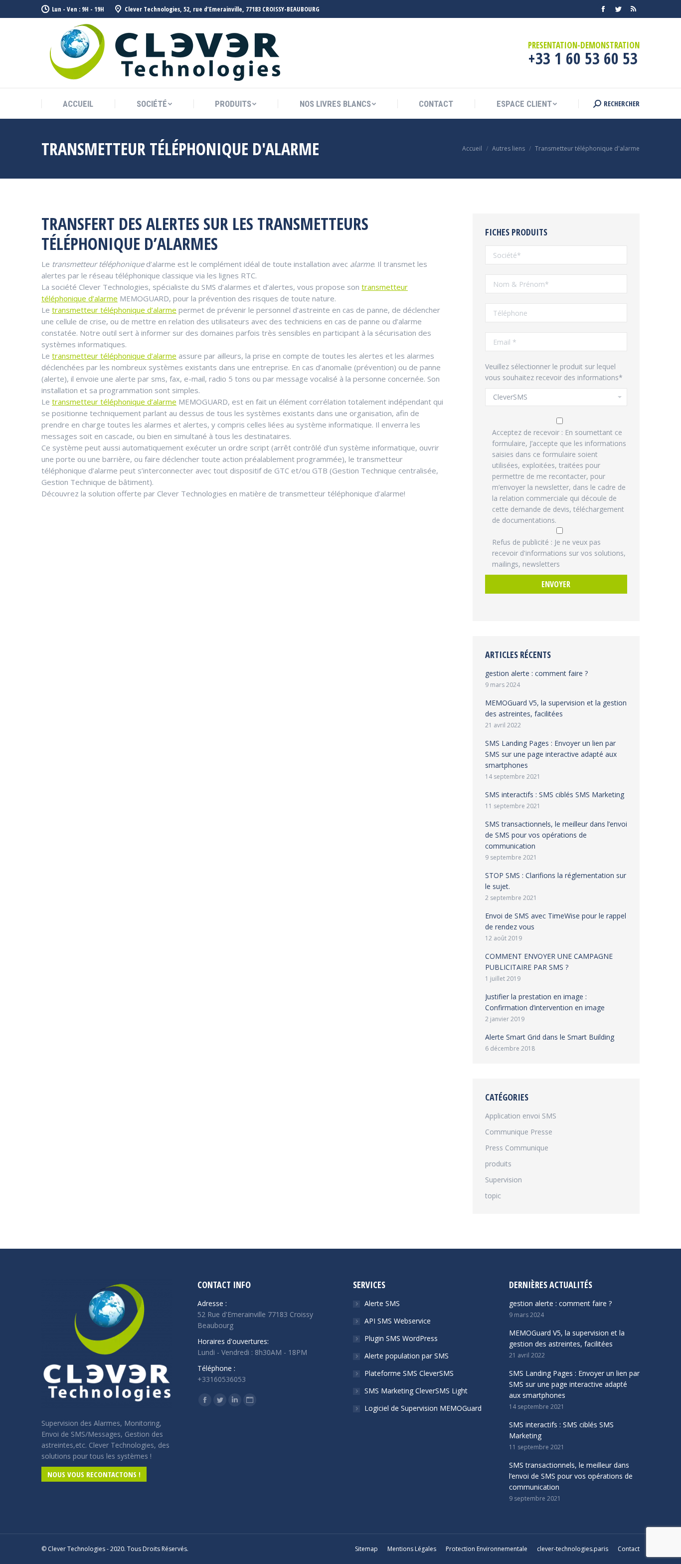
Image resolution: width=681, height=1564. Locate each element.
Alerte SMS (382, 1303)
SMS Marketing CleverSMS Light (416, 1390)
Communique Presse (518, 1131)
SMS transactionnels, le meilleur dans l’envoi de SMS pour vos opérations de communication (556, 835)
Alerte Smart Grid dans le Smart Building (549, 1037)
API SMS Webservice (397, 1321)
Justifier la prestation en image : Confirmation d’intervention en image (545, 1002)
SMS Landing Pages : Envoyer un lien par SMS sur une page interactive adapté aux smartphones (551, 754)
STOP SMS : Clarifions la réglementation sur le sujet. (555, 881)
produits (498, 1163)
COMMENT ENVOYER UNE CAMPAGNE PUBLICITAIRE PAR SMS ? (549, 961)
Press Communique (516, 1147)
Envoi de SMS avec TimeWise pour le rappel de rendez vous (555, 921)
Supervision (503, 1179)
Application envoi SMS (520, 1115)
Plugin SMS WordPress (401, 1338)
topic (493, 1195)
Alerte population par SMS (406, 1355)
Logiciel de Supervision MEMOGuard (423, 1408)
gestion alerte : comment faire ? (536, 673)
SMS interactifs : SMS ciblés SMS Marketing (554, 794)
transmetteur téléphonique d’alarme (114, 310)
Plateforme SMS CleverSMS (409, 1373)
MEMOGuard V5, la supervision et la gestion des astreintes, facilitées (556, 708)
